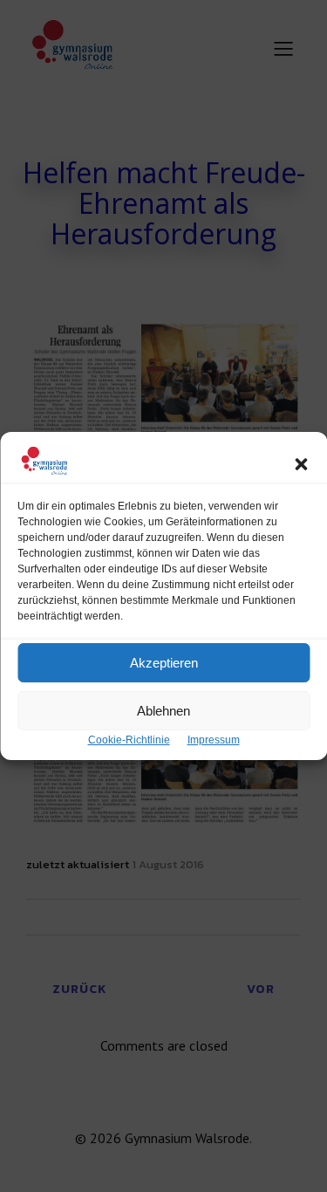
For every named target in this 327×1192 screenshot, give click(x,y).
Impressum (213, 740)
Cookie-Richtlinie (129, 740)
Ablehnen (163, 710)
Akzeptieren (164, 662)
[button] (301, 464)
